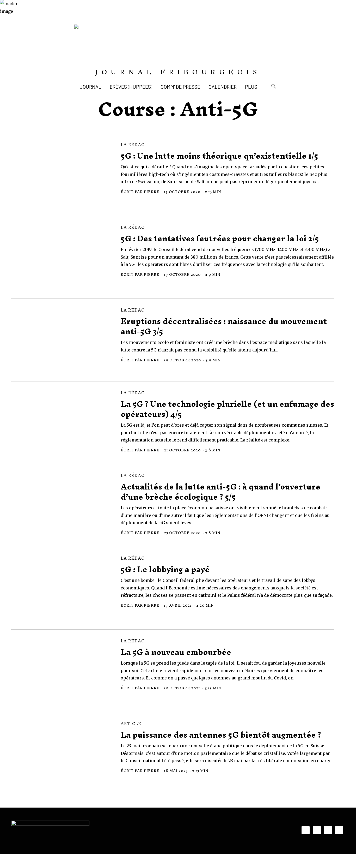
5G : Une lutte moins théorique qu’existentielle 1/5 (219, 156)
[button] (273, 87)
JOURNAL (90, 87)
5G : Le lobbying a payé (165, 569)
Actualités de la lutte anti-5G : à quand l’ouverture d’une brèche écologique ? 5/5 (220, 492)
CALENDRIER (222, 87)
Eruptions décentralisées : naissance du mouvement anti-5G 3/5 (224, 326)
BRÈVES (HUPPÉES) (131, 87)
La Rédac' (133, 144)
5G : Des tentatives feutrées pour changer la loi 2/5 (220, 238)
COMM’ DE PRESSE (180, 87)
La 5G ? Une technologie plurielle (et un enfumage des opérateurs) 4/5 (227, 409)
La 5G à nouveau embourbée (176, 652)
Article (131, 723)
